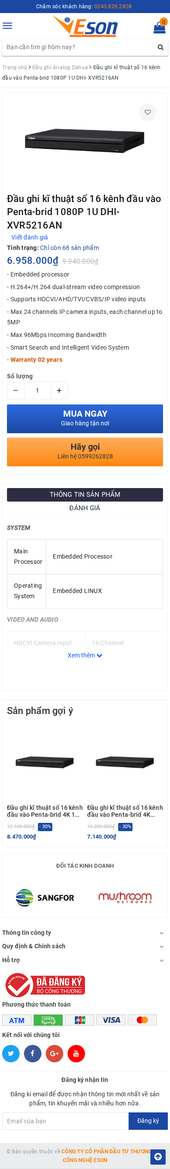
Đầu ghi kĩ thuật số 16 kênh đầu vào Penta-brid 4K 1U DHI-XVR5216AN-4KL (45, 811)
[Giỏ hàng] (156, 29)
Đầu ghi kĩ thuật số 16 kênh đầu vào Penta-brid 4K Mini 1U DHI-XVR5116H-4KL (125, 811)
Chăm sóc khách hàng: (84, 6)
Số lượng (20, 376)
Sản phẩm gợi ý (40, 710)
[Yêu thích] (147, 112)
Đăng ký (148, 1120)
